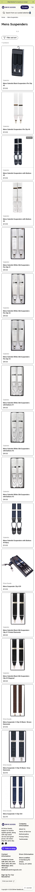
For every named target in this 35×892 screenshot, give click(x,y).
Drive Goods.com (18, 889)
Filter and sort (11, 38)
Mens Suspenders (12, 17)
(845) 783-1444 (10, 861)
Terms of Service (25, 831)
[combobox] (17, 13)
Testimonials (23, 839)
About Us (22, 829)
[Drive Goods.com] (8, 7)
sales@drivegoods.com (14, 870)
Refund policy (24, 834)
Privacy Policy (23, 837)
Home (3, 17)
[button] (25, 7)
